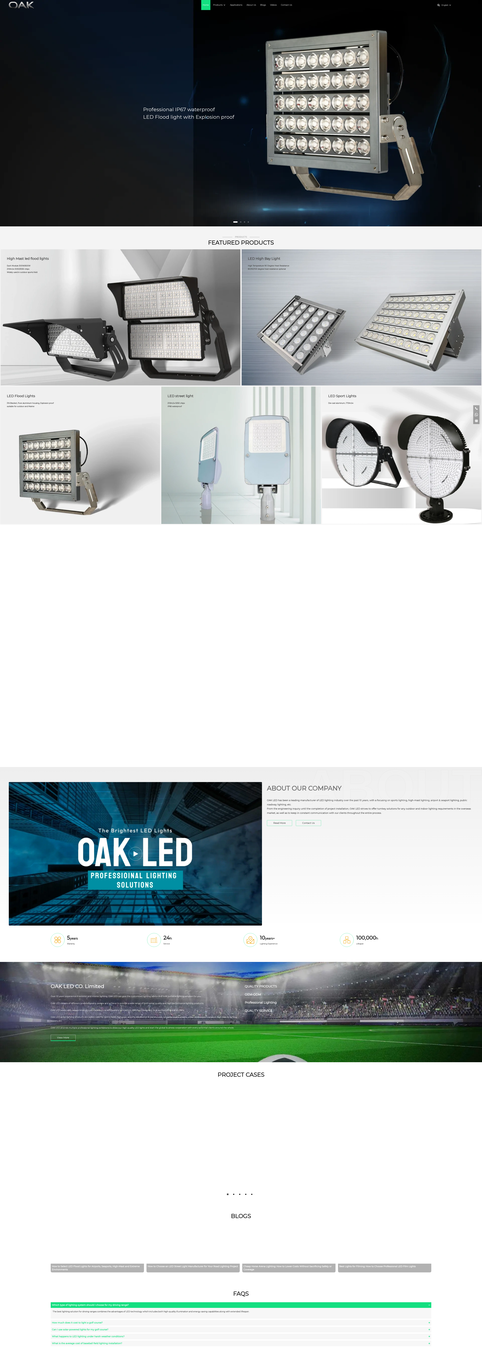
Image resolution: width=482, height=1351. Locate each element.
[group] (190, 1250)
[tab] (337, 986)
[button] (224, 5)
